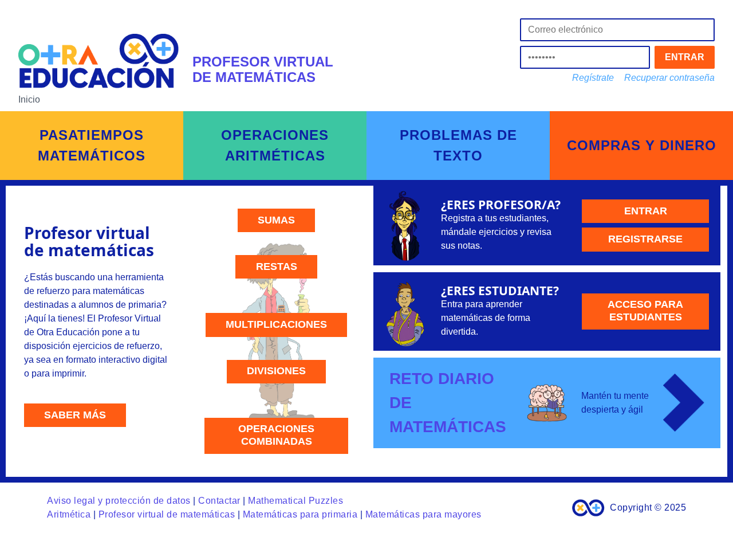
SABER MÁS (75, 415)
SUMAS (276, 220)
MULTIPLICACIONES (276, 324)
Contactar (219, 500)
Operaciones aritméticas (275, 145)
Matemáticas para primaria (300, 514)
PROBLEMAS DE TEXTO (458, 145)
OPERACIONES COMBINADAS (276, 435)
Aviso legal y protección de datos (119, 500)
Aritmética (68, 514)
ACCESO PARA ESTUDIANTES (645, 311)
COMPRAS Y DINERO (641, 145)
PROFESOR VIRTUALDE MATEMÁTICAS (262, 69)
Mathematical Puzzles (295, 500)
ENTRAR (684, 57)
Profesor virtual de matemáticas (166, 514)
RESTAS (276, 266)
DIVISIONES (276, 371)
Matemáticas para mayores (423, 514)
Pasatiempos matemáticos (91, 145)
